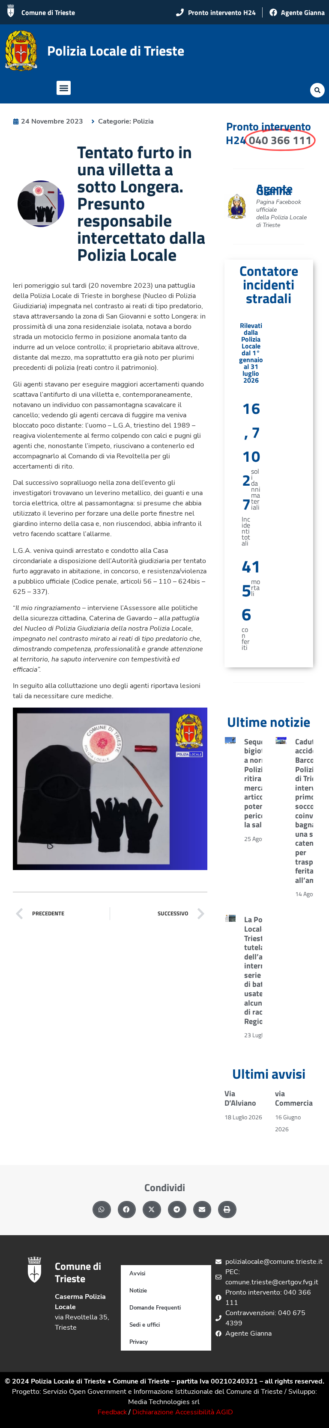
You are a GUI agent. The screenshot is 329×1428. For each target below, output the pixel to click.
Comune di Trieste (48, 12)
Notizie (138, 1291)
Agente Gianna (274, 189)
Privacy (138, 1342)
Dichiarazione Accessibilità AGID (182, 1412)
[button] (64, 88)
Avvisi (137, 1274)
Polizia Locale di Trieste (115, 50)
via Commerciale (297, 1098)
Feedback (112, 1412)
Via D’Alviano (240, 1098)
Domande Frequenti (155, 1308)
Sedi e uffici (144, 1325)
